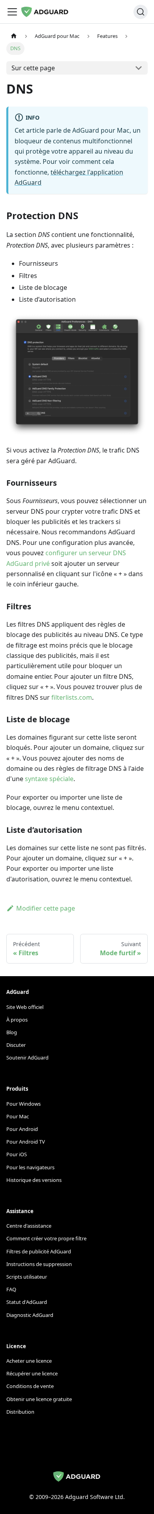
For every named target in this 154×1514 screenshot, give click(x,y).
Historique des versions (34, 1179)
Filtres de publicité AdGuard (38, 1251)
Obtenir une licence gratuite (39, 1399)
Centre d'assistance (28, 1225)
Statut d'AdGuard (26, 1301)
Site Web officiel (24, 1007)
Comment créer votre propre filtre (46, 1238)
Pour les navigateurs (30, 1167)
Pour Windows (23, 1103)
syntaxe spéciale (49, 778)
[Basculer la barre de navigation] (12, 12)
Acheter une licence (29, 1360)
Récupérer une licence (32, 1373)
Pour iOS (16, 1154)
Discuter (16, 1044)
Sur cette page (33, 68)
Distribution (20, 1411)
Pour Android (22, 1129)
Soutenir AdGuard (27, 1057)
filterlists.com (71, 697)
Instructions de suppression (39, 1264)
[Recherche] (140, 12)
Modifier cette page (45, 908)
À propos (17, 1019)
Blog (11, 1032)
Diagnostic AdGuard (29, 1315)
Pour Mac (17, 1116)
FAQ (11, 1289)
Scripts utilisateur (26, 1276)
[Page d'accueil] (13, 36)
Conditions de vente (30, 1386)
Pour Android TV (25, 1141)
